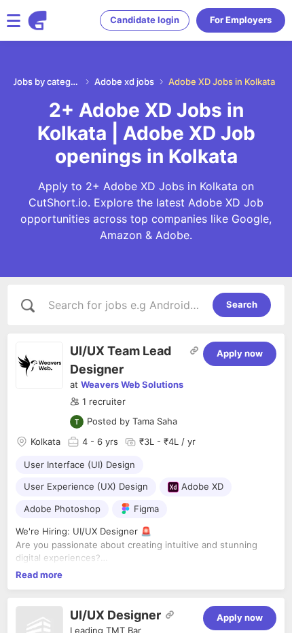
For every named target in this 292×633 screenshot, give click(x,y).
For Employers (241, 19)
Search (241, 304)
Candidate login (144, 19)
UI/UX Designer (115, 615)
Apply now (240, 353)
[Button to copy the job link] (194, 350)
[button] (98, 402)
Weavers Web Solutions (132, 384)
